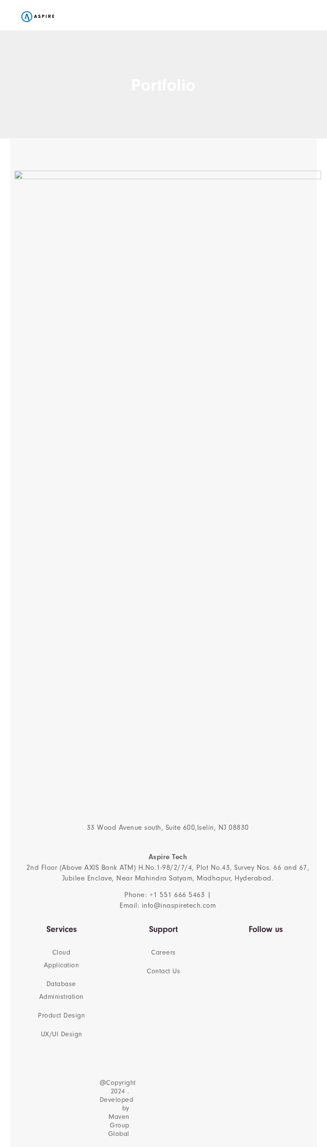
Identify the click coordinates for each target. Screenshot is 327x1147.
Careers (163, 952)
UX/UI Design (61, 1034)
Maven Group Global (118, 1125)
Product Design (61, 1015)
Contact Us (163, 971)
